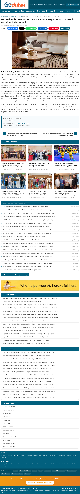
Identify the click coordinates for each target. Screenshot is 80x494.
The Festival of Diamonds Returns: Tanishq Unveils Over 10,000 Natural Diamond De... (29, 327)
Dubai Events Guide (55, 464)
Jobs (55, 4)
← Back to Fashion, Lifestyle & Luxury (15, 275)
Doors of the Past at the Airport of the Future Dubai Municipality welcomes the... (28, 368)
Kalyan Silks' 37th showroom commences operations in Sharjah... (23, 301)
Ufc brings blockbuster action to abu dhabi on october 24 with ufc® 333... (26, 260)
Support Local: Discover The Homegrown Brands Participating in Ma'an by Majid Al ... (29, 333)
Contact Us (22, 455)
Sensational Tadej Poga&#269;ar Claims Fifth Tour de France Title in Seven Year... (28, 256)
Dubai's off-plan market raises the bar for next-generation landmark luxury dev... (28, 230)
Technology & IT (7, 413)
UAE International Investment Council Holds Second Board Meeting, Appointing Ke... (29, 216)
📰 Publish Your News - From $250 (40, 482)
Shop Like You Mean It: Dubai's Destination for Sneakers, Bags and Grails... (26, 340)
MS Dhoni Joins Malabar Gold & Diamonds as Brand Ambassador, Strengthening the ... (30, 220)
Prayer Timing (71, 455)
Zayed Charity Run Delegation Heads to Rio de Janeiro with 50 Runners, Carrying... (28, 384)
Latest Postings (18, 11)
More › (75, 295)
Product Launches (33, 11)
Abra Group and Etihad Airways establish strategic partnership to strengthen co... (28, 263)
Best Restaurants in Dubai (23, 466)
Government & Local (9, 437)
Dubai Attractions (61, 455)
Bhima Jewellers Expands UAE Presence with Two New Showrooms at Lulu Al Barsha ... (30, 365)
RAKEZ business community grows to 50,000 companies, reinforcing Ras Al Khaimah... (29, 391)
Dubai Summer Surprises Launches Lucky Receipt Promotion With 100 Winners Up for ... (30, 311)
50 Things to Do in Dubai (8, 466)
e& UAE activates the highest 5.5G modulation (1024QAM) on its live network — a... (28, 240)
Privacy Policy (37, 455)
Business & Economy (9, 430)
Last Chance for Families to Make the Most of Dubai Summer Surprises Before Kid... (29, 375)
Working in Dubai (31, 464)
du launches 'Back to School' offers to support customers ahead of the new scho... (28, 378)
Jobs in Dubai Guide (38, 466)
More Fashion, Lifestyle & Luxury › (65, 141)
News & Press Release (59, 470)
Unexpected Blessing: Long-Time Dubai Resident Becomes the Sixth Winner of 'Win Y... (30, 308)
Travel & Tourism (8, 426)
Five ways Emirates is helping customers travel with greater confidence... (26, 206)
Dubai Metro (51, 455)
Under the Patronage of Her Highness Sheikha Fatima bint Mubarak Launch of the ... (29, 352)
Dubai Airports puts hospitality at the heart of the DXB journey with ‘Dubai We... (27, 381)
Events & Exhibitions (9, 443)
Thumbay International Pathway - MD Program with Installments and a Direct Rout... (29, 388)
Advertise (44, 455)
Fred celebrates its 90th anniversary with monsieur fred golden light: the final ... (27, 343)
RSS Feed (71, 11)
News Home (6, 11)
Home (31, 4)
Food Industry (7, 420)
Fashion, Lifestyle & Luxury (14, 16)
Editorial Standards (13, 455)
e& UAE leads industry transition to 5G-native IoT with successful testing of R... (27, 226)
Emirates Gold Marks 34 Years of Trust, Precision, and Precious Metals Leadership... (28, 321)
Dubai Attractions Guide (18, 464)
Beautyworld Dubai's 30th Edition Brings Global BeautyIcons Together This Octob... (29, 397)
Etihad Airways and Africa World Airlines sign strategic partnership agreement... (27, 266)
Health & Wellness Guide (68, 464)
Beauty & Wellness (40, 4)
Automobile (6, 417)
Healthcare (6, 440)
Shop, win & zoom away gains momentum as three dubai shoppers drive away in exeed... (31, 317)
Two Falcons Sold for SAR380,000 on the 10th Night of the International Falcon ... (28, 359)
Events (50, 4)
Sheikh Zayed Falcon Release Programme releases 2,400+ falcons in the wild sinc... (29, 213)
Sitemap (3, 457)
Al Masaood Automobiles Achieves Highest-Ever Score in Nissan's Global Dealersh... (29, 246)
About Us (3, 455)
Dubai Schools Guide (42, 464)
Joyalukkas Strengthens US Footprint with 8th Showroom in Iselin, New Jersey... (27, 337)
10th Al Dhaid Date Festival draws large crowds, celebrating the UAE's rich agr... (27, 233)
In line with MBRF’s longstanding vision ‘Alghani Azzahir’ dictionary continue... (26, 371)
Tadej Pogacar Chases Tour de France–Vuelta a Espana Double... (23, 269)
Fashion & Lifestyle (8, 410)
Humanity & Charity (9, 447)
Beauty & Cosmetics (9, 406)
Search (62, 11)
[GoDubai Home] (14, 4)
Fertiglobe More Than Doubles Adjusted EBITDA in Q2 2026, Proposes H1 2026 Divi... (29, 223)
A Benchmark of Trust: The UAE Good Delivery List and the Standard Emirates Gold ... (29, 324)
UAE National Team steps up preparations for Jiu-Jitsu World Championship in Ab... (28, 253)
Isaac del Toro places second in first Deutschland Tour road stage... (23, 394)
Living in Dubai (5, 464)
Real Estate (6, 423)
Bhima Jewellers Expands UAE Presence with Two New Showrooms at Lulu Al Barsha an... (30, 298)
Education (61, 4)
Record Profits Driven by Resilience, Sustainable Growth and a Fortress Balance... (28, 243)
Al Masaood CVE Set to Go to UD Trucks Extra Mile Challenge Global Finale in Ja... (28, 250)
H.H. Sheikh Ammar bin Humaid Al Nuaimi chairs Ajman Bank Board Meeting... (27, 210)
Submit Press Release (50, 11)
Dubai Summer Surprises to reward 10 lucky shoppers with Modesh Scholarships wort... (30, 304)
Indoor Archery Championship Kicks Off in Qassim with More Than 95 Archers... (27, 355)
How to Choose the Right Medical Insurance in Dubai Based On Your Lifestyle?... (28, 236)
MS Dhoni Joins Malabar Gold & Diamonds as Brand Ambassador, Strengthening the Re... (30, 314)
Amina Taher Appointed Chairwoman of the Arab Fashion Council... (23, 330)
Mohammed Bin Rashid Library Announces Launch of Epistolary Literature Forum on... (29, 362)
